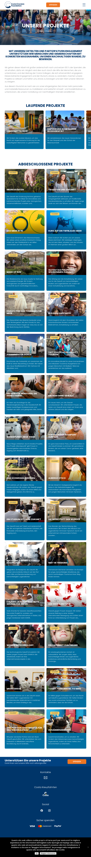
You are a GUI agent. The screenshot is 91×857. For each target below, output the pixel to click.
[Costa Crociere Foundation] (14, 4)
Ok (37, 853)
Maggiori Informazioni (48, 853)
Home (42, 31)
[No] (88, 847)
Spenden (53, 4)
